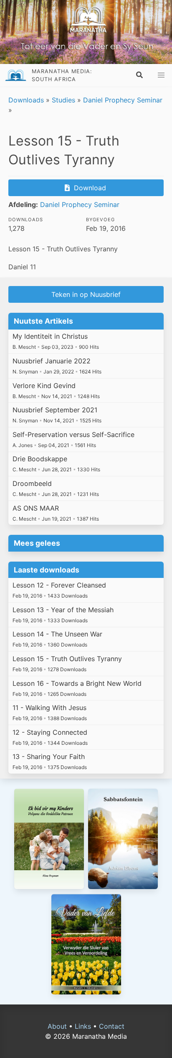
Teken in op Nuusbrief (86, 294)
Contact (111, 1026)
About (57, 1026)
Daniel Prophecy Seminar (122, 100)
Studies (63, 100)
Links (83, 1026)
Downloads (26, 100)
